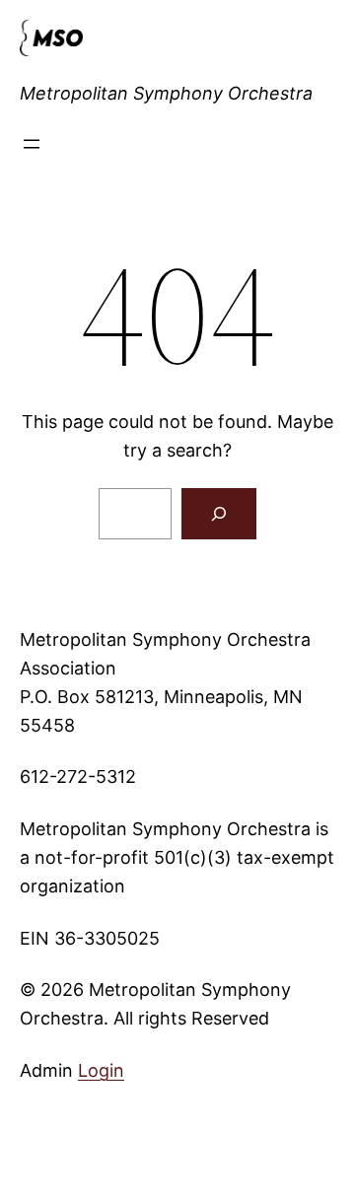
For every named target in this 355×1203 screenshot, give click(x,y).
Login (101, 1070)
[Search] (218, 513)
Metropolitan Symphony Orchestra (166, 93)
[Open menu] (31, 144)
